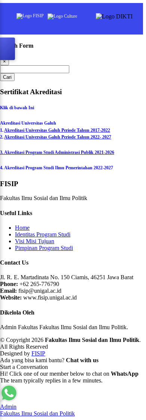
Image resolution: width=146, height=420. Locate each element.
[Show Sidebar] (7, 49)
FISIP (38, 353)
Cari (7, 77)
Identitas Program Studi (42, 234)
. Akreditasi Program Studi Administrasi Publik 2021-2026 (58, 152)
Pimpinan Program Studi (44, 248)
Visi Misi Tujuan (34, 241)
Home (22, 227)
